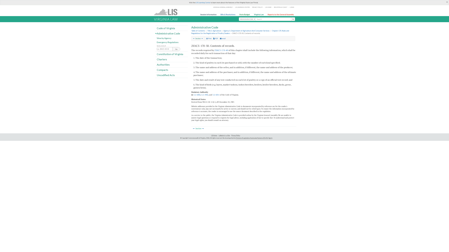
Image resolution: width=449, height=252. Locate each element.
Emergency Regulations (168, 42)
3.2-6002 (197, 95)
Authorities (163, 64)
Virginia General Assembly (223, 7)
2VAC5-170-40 (221, 50)
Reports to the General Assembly (281, 15)
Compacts (162, 69)
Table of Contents (198, 31)
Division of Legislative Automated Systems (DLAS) (252, 138)
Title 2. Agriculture (214, 31)
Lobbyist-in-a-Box (224, 135)
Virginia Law (259, 15)
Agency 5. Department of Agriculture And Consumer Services (246, 31)
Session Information (208, 15)
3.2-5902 (204, 95)
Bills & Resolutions (228, 15)
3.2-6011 (216, 95)
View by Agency (164, 38)
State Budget (244, 15)
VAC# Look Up (161, 46)
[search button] (293, 19)
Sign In (270, 138)
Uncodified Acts (166, 75)
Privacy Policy (257, 7)
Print (210, 38)
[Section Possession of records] (202, 38)
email (224, 38)
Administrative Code (168, 33)
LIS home (268, 7)
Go (176, 49)
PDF (216, 38)
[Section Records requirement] (194, 38)
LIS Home (214, 135)
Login (292, 7)
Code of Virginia (166, 28)
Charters (162, 59)
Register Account (280, 7)
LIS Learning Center (203, 3)
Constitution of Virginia (170, 54)
